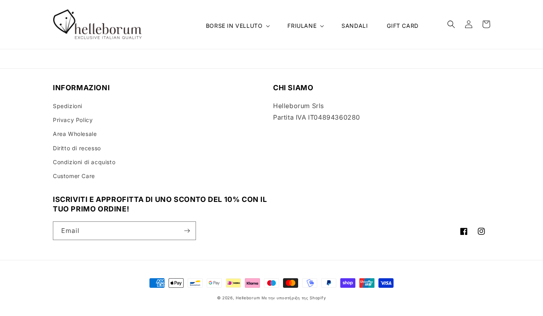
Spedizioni (67, 106)
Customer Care (74, 176)
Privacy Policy (73, 119)
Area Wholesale (75, 133)
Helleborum (248, 297)
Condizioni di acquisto (84, 162)
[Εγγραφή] (187, 230)
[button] (237, 25)
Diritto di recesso (77, 148)
